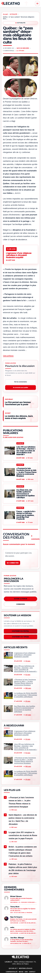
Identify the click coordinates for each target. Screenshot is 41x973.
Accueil (5, 14)
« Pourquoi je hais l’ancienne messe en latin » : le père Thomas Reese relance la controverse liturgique (21, 802)
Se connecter (13, 563)
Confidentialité (11, 972)
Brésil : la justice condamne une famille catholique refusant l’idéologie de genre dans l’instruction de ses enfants (23, 851)
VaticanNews (8, 356)
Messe (21, 972)
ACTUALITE (13, 14)
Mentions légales (25, 968)
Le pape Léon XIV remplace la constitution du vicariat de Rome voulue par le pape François (23, 835)
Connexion (20, 604)
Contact (32, 972)
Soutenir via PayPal (20, 631)
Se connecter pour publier (20, 387)
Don (26, 972)
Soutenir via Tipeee (20, 637)
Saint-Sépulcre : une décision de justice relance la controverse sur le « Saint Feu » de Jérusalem (23, 819)
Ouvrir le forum (20, 599)
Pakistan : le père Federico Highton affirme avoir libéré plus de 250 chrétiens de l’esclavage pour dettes (23, 868)
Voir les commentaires (20, 381)
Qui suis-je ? (13, 968)
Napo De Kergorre (23, 48)
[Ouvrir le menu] (37, 3)
